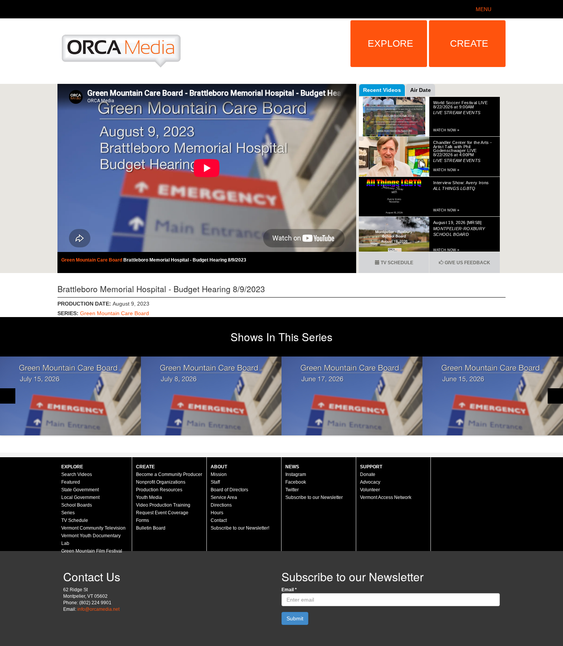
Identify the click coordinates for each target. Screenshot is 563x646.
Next (555, 396)
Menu (483, 9)
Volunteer (370, 489)
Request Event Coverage (162, 512)
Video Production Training (163, 505)
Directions (221, 505)
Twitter (292, 489)
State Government (80, 489)
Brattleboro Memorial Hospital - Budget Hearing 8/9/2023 (184, 260)
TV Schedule (396, 262)
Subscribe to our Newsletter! (240, 528)
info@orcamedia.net (98, 609)
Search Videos (76, 474)
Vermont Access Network (385, 497)
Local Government (80, 497)
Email (289, 589)
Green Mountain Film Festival (91, 551)
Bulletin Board (150, 528)
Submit (294, 618)
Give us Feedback (467, 262)
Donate (367, 474)
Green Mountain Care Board (92, 260)
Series (68, 512)
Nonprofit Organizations (160, 482)
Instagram (295, 474)
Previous (7, 396)
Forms (142, 520)
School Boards (76, 505)
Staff (215, 482)
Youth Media (149, 497)
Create (469, 43)
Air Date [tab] (420, 90)
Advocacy (370, 482)
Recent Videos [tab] (382, 90)
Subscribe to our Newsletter (314, 497)
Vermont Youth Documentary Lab (91, 539)
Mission (219, 474)
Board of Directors (229, 489)
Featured (70, 482)
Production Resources (159, 489)
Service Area (224, 497)
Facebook (295, 482)
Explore (390, 43)
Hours (217, 512)
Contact (219, 520)
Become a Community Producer (169, 474)
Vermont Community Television (93, 528)
